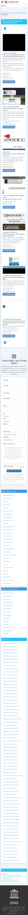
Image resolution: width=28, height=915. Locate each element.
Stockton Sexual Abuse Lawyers (10, 832)
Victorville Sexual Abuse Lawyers (10, 854)
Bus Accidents (6, 504)
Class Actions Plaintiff (8, 511)
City (4, 413)
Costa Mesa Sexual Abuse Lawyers (11, 671)
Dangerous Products (7, 520)
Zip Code (5, 424)
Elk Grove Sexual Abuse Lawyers (10, 687)
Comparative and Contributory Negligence (11, 875)
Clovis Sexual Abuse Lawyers (9, 665)
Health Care (5, 624)
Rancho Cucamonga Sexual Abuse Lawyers (12, 775)
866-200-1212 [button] (9, 82)
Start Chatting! (15, 471)
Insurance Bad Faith (6, 878)
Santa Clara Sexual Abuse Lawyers (11, 816)
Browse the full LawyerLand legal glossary (11, 881)
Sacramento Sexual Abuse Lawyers (11, 791)
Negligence (4, 873)
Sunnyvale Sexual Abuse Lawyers (10, 835)
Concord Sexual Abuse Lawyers (10, 668)
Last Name (5, 385)
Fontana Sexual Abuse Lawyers (10, 697)
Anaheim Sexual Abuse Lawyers (10, 643)
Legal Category (6, 431)
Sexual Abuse (6, 561)
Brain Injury (5, 501)
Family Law (5, 621)
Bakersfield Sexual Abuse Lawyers (10, 649)
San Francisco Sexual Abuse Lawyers (11, 803)
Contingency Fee (17, 876)
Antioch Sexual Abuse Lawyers (10, 646)
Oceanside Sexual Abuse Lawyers (10, 753)
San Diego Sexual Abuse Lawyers (10, 800)
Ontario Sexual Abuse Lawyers (10, 756)
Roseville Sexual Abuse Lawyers (10, 788)
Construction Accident (8, 514)
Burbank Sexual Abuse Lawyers (10, 656)
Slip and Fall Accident (8, 567)
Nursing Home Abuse (8, 539)
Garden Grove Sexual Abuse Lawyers (11, 709)
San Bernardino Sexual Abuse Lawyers (12, 797)
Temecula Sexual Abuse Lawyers (10, 838)
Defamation (5, 523)
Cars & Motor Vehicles (8, 602)
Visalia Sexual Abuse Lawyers (9, 857)
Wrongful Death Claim (7, 876)
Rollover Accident (7, 558)
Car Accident (6, 508)
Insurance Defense (7, 530)
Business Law (6, 599)
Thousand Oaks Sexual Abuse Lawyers (12, 841)
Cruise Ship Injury (7, 517)
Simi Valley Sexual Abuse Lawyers (10, 829)
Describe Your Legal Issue (9, 443)
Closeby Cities (6, 639)
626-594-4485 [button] (9, 294)
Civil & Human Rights (8, 605)
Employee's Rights (7, 615)
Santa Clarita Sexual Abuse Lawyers (11, 819)
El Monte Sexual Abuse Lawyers (10, 684)
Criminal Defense (7, 611)
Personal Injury (6, 545)
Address (5, 405)
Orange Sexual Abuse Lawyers (10, 759)
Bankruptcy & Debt (7, 596)
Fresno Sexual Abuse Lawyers (10, 703)
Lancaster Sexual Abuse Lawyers (10, 728)
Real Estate (5, 633)
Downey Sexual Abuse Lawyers (10, 678)
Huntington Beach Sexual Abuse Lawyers (12, 719)
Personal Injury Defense (8, 548)
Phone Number (6, 398)
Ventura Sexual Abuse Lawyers (10, 851)
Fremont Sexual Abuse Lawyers (10, 700)
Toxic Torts (5, 574)
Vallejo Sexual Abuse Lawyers (9, 847)
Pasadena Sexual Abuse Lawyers (10, 769)
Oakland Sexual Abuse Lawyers (10, 750)
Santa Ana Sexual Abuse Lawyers (10, 813)
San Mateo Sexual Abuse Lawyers (10, 810)
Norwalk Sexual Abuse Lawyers (10, 747)
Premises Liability (7, 552)
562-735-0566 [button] (9, 336)
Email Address (6, 393)
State (4, 418)
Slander (5, 564)
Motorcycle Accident (7, 536)
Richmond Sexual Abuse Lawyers (10, 781)
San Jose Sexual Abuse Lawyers (10, 807)
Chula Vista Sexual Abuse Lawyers (11, 662)
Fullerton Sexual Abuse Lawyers (10, 706)
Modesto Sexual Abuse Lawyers (10, 737)
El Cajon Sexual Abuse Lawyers (10, 681)
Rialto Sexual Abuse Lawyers (9, 778)
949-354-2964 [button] (9, 170)
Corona (12, 13)
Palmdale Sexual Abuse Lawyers (10, 766)
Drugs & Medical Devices (8, 526)
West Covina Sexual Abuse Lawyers (11, 860)
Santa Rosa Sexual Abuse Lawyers (10, 825)
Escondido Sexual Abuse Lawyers (10, 690)
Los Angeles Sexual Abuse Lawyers (11, 734)
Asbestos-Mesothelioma (8, 495)
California (6, 13)
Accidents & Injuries (20, 13)
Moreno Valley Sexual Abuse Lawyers (11, 741)
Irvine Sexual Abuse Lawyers (9, 725)
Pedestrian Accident (7, 542)
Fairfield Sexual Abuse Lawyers (10, 693)
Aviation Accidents (7, 498)
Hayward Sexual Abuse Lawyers (10, 715)
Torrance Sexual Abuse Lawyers (10, 844)
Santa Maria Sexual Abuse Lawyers (11, 822)
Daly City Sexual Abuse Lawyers (10, 675)
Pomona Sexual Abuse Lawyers (10, 772)
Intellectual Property (7, 627)
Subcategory (6, 437)
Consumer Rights (7, 608)
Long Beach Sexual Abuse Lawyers (11, 731)
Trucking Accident (7, 577)
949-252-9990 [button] (9, 127)
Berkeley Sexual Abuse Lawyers (10, 653)
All (1, 13)
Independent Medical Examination (10, 880)
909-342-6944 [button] (9, 251)
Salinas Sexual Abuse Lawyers (10, 794)
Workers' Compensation (8, 580)
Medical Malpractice (7, 533)
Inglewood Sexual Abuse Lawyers (10, 722)
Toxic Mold (5, 570)
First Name (5, 380)
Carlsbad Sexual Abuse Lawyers (10, 659)
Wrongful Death (6, 583)
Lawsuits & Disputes (7, 630)
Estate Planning (6, 618)
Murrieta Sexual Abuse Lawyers (10, 744)
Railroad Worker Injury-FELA (9, 555)
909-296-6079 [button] (9, 207)
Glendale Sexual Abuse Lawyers (10, 712)
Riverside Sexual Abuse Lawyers (10, 785)
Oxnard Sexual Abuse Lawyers (10, 763)
